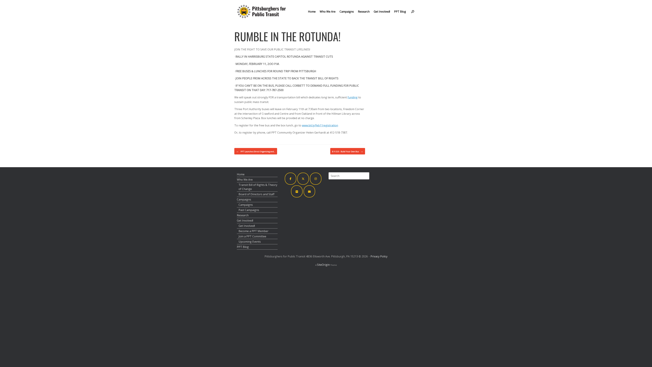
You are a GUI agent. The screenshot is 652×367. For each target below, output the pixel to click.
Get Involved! (382, 11)
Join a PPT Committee (252, 236)
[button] (413, 11)
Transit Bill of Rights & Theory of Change (258, 187)
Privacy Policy (378, 256)
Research (364, 11)
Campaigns (347, 11)
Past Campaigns (249, 210)
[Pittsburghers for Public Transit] (261, 11)
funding (353, 97)
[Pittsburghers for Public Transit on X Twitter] (303, 179)
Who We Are (328, 11)
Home (312, 11)
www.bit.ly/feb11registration (320, 125)
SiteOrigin (323, 265)
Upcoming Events (250, 241)
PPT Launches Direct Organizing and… (255, 151)
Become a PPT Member (253, 231)
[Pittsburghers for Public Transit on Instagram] (315, 179)
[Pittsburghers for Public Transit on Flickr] (297, 191)
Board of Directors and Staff (256, 194)
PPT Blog (400, 11)
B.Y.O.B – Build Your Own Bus (347, 151)
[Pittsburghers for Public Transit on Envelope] (309, 191)
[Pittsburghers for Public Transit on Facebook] (290, 179)
